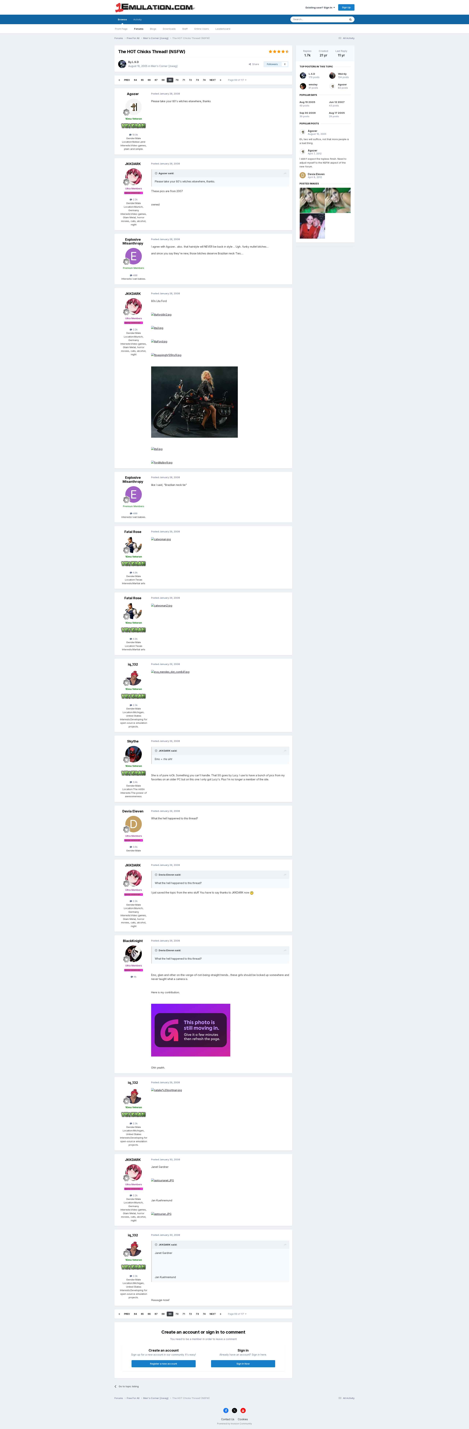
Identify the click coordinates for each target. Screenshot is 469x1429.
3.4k (135, 782)
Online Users (201, 28)
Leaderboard (222, 28)
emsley (313, 84)
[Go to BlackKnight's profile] (133, 954)
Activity (137, 19)
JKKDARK (133, 164)
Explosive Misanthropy (133, 241)
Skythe (133, 741)
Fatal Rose (132, 532)
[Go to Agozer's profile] (133, 107)
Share (255, 64)
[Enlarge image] (161, 314)
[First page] (119, 80)
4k (134, 976)
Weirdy (342, 73)
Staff (185, 28)
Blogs (153, 28)
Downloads (169, 28)
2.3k (135, 705)
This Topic (335, 19)
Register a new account (163, 1363)
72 (190, 80)
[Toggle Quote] (156, 173)
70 (177, 80)
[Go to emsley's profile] (303, 86)
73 (197, 80)
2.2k (135, 199)
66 (149, 80)
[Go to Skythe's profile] (133, 754)
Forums (138, 28)
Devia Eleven (132, 811)
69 (170, 80)
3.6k (135, 846)
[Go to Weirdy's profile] (332, 76)
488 (134, 275)
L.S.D (135, 62)
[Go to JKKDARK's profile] (133, 176)
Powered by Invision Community (234, 1423)
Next (213, 80)
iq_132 (133, 664)
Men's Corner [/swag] (164, 66)
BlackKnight (133, 941)
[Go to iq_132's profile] (133, 677)
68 (163, 80)
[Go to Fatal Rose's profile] (133, 545)
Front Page (121, 28)
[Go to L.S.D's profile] (122, 64)
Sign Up (346, 7)
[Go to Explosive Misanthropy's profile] (133, 256)
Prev (127, 80)
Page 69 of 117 (236, 80)
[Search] (350, 19)
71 (183, 80)
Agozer (133, 94)
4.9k (135, 572)
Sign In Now (243, 1363)
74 (204, 80)
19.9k (135, 134)
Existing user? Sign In (319, 7)
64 (135, 80)
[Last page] (220, 80)
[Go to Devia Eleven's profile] (133, 824)
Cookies (243, 1419)
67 (156, 80)
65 (142, 80)
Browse (122, 19)
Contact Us (227, 1419)
